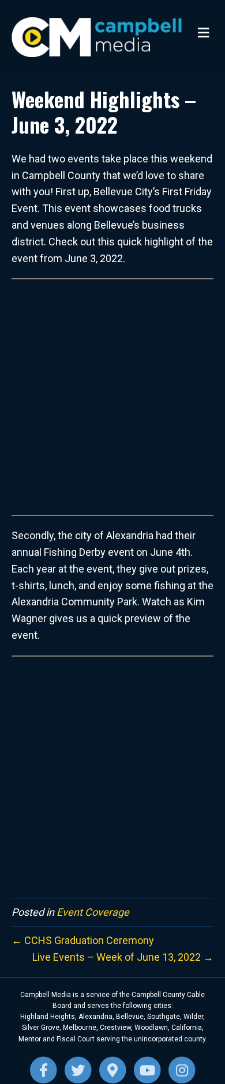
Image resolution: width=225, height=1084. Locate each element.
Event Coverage (93, 912)
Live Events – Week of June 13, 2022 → (122, 957)
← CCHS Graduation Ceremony (83, 940)
